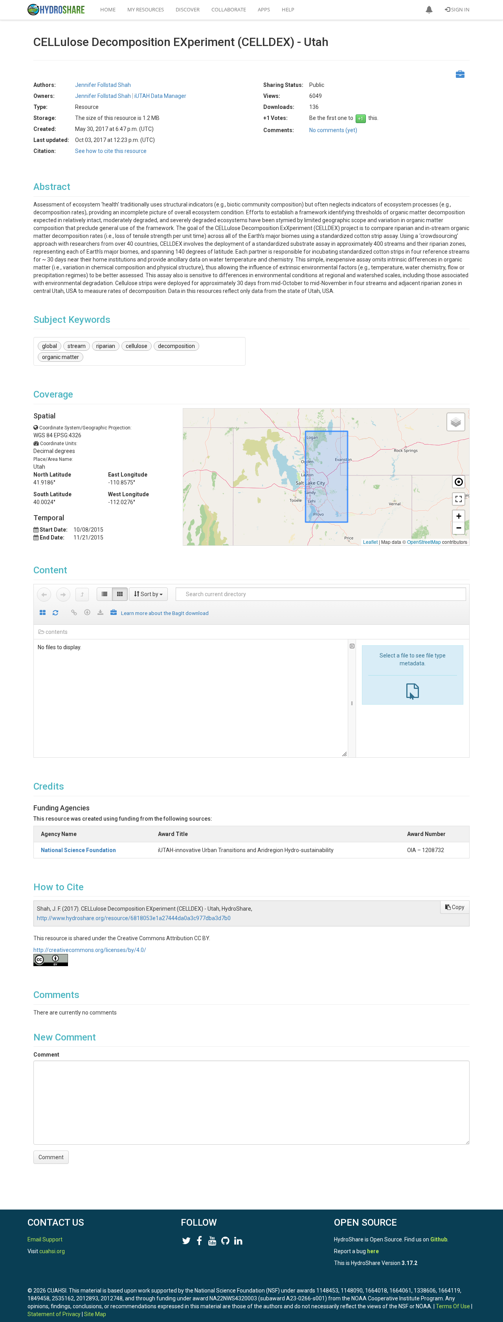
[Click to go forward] (63, 594)
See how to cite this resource (111, 151)
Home (108, 9)
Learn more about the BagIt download (165, 613)
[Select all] (42, 613)
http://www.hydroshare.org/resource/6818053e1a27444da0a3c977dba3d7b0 (134, 918)
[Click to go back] (44, 594)
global (49, 346)
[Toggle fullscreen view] (458, 499)
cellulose (136, 346)
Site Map (95, 1314)
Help (288, 9)
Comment (46, 1054)
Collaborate (228, 9)
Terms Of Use (453, 1306)
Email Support (45, 1239)
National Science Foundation (78, 850)
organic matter (60, 357)
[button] (429, 10)
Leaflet (370, 541)
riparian (105, 346)
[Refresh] (55, 613)
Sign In (460, 9)
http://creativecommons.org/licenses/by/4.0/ (89, 950)
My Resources (145, 9)
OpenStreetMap (424, 541)
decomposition (176, 346)
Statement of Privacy (54, 1314)
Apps (264, 9)
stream (77, 346)
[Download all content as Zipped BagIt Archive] (113, 613)
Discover (188, 9)
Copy (457, 907)
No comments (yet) (333, 130)
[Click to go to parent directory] (82, 594)
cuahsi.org (52, 1251)
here (373, 1251)
